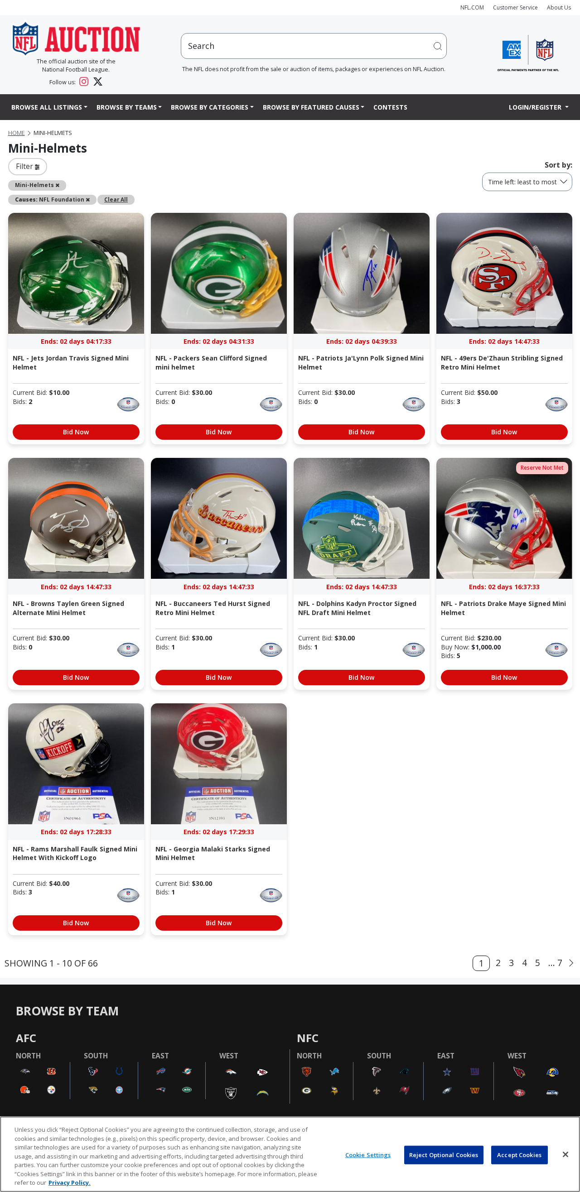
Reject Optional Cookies (443, 1154)
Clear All (116, 199)
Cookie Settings (368, 1154)
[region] (290, 1154)
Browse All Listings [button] (46, 107)
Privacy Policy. (69, 1182)
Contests (390, 107)
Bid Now (76, 432)
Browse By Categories (209, 107)
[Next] (571, 963)
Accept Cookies (519, 1154)
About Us (559, 7)
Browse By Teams (127, 107)
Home (16, 133)
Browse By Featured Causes (311, 107)
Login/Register (536, 107)
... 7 (555, 962)
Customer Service (515, 7)
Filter (25, 166)
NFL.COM (472, 7)
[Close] (565, 1154)
